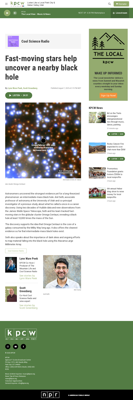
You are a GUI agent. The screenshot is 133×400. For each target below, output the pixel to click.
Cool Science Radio (35, 41)
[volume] (15, 13)
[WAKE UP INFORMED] (108, 48)
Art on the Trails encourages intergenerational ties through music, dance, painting (115, 119)
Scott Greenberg (30, 88)
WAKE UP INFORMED (108, 73)
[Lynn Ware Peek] (11, 265)
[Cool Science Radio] (13, 41)
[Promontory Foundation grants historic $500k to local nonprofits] (97, 172)
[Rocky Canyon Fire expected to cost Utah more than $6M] (97, 148)
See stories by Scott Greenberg (28, 307)
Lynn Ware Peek (15, 88)
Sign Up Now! (108, 95)
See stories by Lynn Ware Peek (28, 277)
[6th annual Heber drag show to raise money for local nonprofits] (97, 192)
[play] (7, 13)
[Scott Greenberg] (11, 294)
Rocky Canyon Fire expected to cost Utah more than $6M (116, 147)
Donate (122, 4)
